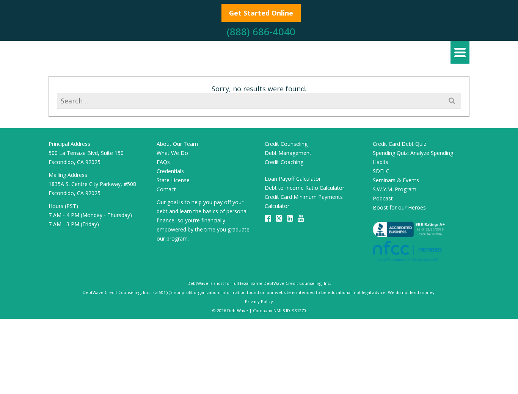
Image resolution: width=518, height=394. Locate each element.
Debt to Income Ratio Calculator (304, 187)
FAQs (163, 162)
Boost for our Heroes (399, 207)
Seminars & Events (396, 180)
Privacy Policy (259, 301)
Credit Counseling (286, 143)
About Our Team (177, 143)
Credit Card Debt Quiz (399, 143)
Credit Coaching (284, 162)
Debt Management (288, 152)
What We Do (172, 152)
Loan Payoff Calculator (293, 178)
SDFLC (381, 171)
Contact (166, 189)
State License (173, 180)
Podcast (383, 198)
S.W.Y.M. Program (394, 189)
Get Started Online (261, 12)
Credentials (170, 171)
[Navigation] (460, 52)
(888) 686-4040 (261, 31)
